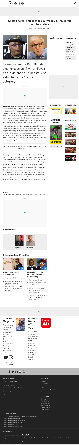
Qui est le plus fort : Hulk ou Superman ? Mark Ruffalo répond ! (14, 288)
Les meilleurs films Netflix (10, 424)
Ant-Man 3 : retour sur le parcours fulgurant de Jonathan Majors (37, 290)
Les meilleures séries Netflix (11, 418)
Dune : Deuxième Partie (10, 381)
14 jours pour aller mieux (10, 394)
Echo (42, 387)
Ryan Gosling (45, 401)
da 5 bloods (31, 194)
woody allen (11, 194)
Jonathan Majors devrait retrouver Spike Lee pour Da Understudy (36, 274)
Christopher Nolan (46, 399)
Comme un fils (7, 392)
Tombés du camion (8, 385)
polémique (19, 194)
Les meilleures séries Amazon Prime (14, 420)
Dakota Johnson (45, 403)
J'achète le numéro (56, 146)
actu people (38, 194)
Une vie (5, 383)
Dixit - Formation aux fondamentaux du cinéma (59, 438)
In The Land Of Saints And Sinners (13, 387)
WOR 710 (12, 111)
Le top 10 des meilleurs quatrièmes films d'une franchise (20, 416)
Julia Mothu (46, 28)
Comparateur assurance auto (10, 438)
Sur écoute (44, 392)
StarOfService (42, 438)
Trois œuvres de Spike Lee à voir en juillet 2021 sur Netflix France (38, 297)
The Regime (44, 383)
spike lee (5, 194)
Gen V (42, 385)
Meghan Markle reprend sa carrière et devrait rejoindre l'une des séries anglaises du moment (70, 58)
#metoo (44, 194)
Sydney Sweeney (45, 405)
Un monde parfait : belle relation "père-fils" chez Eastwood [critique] (70, 44)
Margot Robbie (45, 407)
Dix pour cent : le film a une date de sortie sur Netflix (70, 53)
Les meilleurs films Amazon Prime (13, 426)
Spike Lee (18, 248)
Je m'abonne (56, 142)
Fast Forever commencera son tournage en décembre (70, 48)
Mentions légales (7, 441)
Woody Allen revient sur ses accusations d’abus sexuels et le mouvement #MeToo (25, 147)
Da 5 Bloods (19, 109)
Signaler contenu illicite (19, 441)
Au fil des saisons (8, 390)
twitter (25, 194)
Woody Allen (30, 248)
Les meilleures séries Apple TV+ (12, 422)
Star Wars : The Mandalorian (49, 390)
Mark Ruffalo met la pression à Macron (11, 273)
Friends (43, 381)
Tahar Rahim (45, 409)
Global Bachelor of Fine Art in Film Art (28, 438)
